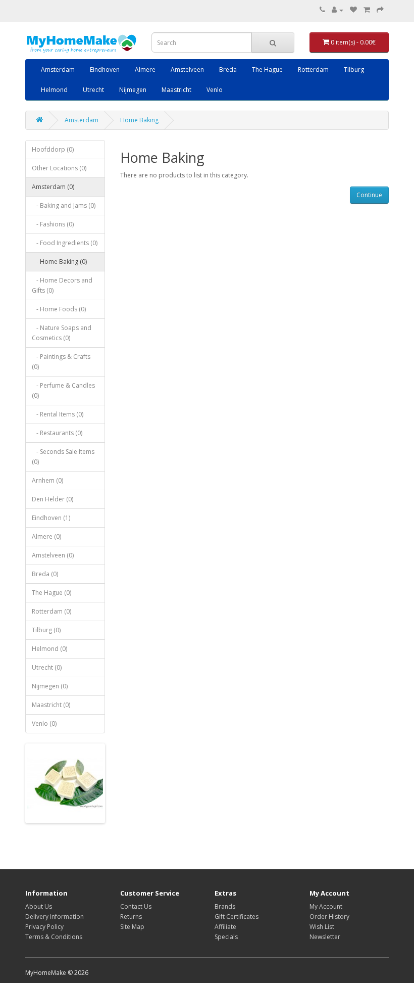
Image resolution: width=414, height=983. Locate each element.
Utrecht (93, 89)
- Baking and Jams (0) (63, 205)
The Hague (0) (51, 592)
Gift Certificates (236, 916)
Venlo (214, 89)
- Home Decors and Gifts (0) (62, 285)
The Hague (267, 69)
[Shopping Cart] (367, 10)
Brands (225, 906)
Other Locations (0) (59, 168)
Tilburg (354, 69)
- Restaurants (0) (57, 433)
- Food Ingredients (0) (64, 243)
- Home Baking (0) (59, 261)
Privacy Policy (44, 926)
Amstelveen (187, 69)
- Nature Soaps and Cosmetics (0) (61, 332)
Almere (145, 69)
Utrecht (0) (47, 667)
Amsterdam (58, 69)
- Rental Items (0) (57, 414)
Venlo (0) (44, 723)
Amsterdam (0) (53, 186)
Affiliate (225, 926)
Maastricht (176, 89)
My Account (325, 906)
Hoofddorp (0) (53, 149)
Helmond (54, 89)
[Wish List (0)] (353, 10)
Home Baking (139, 120)
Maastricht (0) (51, 704)
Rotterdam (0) (51, 611)
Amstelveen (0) (53, 555)
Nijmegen (132, 89)
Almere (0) (46, 536)
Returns (131, 916)
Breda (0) (45, 574)
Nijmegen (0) (50, 686)
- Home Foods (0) (59, 309)
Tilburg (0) (46, 630)
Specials (226, 936)
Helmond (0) (49, 648)
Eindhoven (105, 69)
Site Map (132, 926)
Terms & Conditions (53, 936)
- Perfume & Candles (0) (63, 390)
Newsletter (324, 936)
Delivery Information (54, 916)
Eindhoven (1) (51, 517)
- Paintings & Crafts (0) (61, 361)
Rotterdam (313, 69)
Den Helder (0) (52, 499)
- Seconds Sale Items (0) (63, 456)
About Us (38, 906)
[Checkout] (380, 10)
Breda (228, 69)
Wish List (321, 926)
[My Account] (337, 10)
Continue (369, 195)
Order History (329, 916)
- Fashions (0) (53, 224)
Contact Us (135, 906)
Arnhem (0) (47, 480)
